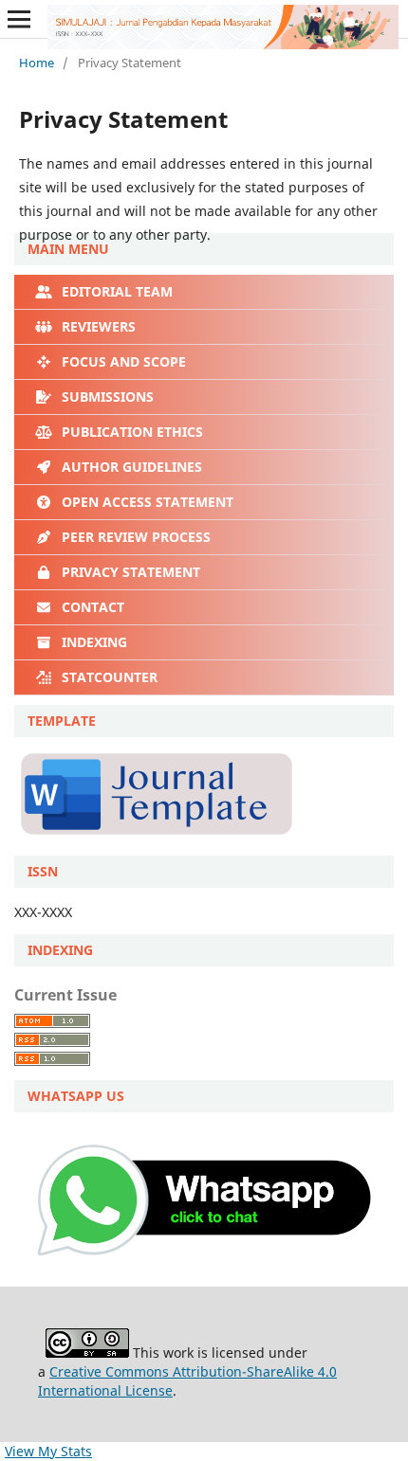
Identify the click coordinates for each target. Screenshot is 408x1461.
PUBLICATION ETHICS (130, 432)
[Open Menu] (19, 19)
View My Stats (48, 1451)
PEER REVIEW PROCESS (134, 537)
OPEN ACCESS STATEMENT (145, 502)
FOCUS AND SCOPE (122, 361)
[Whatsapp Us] (204, 1269)
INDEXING (92, 642)
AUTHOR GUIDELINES (130, 467)
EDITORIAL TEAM (115, 291)
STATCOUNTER (108, 677)
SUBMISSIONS (106, 397)
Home (36, 62)
